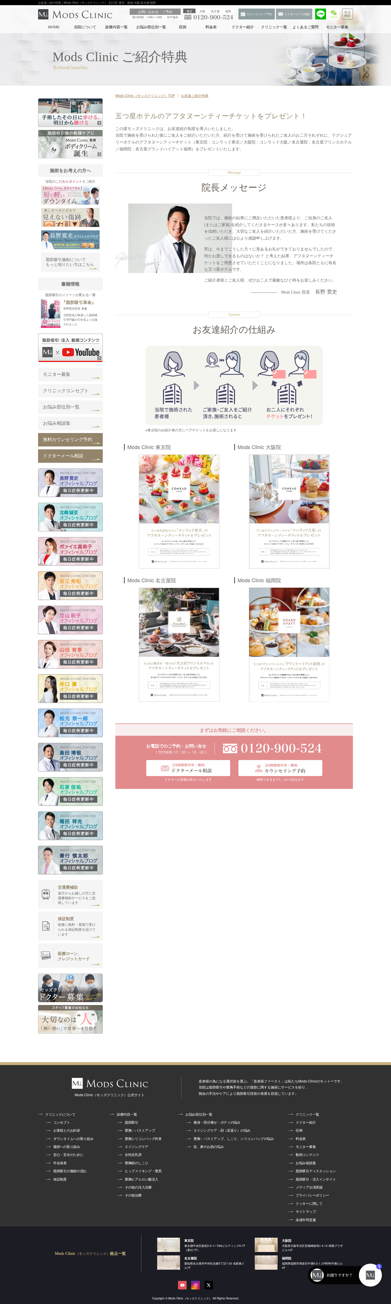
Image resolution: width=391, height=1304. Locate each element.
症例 (182, 27)
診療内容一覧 (116, 27)
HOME (54, 27)
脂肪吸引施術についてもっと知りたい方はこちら (70, 262)
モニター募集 (337, 27)
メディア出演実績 (309, 1187)
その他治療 (133, 1195)
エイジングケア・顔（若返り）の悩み (221, 1130)
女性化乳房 (133, 1155)
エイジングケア (136, 1147)
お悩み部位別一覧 (151, 27)
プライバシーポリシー (312, 1195)
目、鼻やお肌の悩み (208, 1147)
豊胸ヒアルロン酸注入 (141, 1179)
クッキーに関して (309, 1203)
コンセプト (61, 1122)
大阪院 (286, 1240)
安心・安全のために (68, 1155)
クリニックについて (60, 1114)
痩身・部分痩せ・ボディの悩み (216, 1122)
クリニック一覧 (274, 27)
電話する (379, 135)
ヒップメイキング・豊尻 (143, 1171)
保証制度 (60, 1179)
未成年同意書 (306, 1220)
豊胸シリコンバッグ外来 (143, 1138)
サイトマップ (306, 1211)
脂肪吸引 (131, 1122)
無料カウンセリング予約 (67, 439)
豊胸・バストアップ (140, 1130)
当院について (85, 27)
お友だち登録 (379, 114)
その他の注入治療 (138, 1187)
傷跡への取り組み (66, 1147)
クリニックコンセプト (66, 390)
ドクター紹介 (243, 27)
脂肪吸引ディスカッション (316, 1171)
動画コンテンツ (307, 1155)
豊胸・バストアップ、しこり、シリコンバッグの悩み (233, 1138)
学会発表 (60, 1163)
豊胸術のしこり (136, 1163)
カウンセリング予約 (379, 176)
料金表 (211, 27)
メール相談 (380, 155)
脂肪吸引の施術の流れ (70, 1171)
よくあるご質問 (306, 27)
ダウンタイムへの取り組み (73, 1138)
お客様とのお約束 (66, 1130)
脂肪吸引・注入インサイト (316, 1179)
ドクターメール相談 (63, 455)
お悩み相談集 (56, 423)
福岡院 (286, 1258)
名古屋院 (190, 1258)
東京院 (189, 1240)
